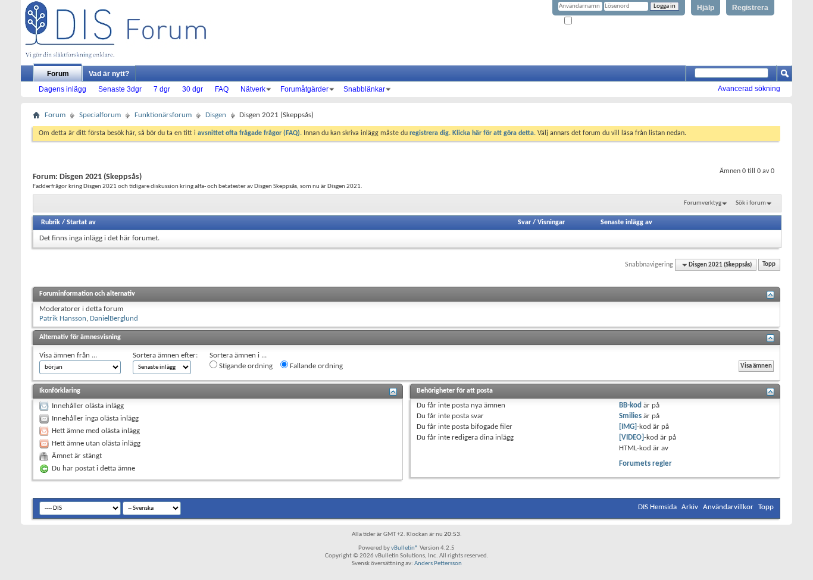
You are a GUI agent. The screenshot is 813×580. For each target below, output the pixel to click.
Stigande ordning (245, 366)
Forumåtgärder (304, 89)
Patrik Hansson (62, 318)
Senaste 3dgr (120, 89)
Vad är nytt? (109, 74)
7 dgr (162, 89)
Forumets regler (645, 464)
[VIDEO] (631, 437)
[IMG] (628, 427)
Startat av (81, 222)
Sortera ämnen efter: (165, 355)
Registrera (750, 8)
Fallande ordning (315, 366)
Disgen (215, 115)
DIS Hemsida (657, 507)
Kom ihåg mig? (593, 21)
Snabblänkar (364, 89)
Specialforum (100, 115)
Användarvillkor (728, 507)
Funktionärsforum (163, 115)
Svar (524, 222)
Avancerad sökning (749, 88)
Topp (769, 265)
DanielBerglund (114, 318)
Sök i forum (751, 203)
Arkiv (689, 507)
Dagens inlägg (62, 89)
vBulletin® (404, 548)
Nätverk (252, 89)
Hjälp (705, 8)
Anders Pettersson (438, 563)
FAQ (222, 89)
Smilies (630, 416)
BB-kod (630, 405)
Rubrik (50, 222)
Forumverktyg (702, 203)
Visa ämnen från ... (68, 355)
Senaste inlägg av (626, 222)
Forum (58, 74)
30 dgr (192, 89)
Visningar (551, 222)
